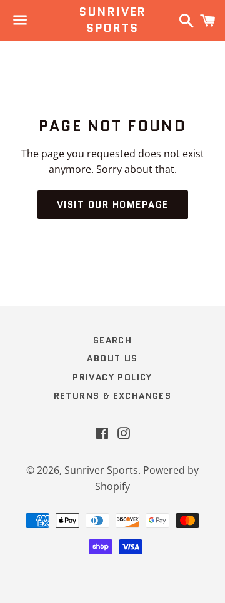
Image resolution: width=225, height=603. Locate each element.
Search (112, 340)
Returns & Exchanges (113, 396)
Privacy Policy (112, 377)
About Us (112, 358)
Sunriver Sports (112, 20)
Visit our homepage (113, 205)
